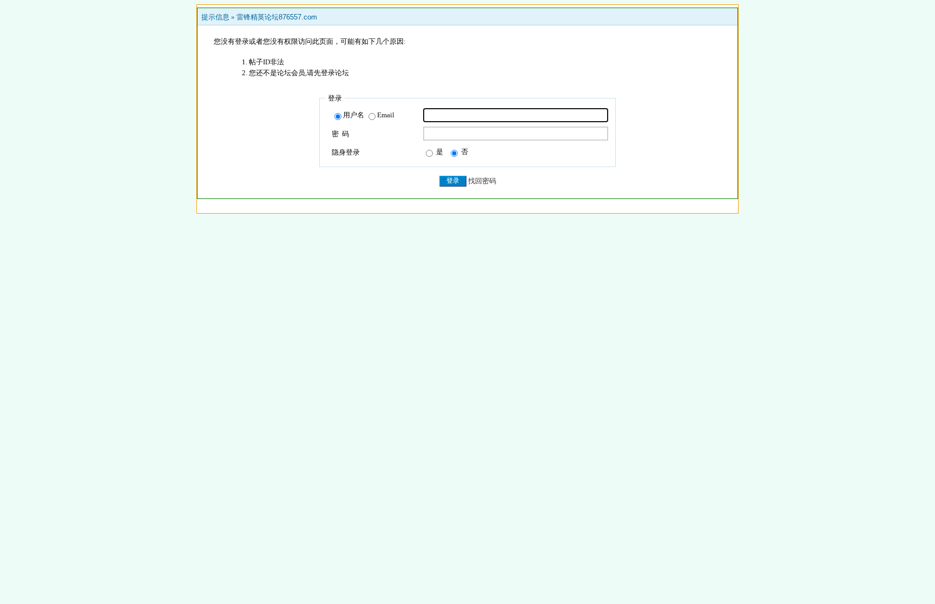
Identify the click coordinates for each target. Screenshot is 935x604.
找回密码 (482, 181)
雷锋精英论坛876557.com (276, 17)
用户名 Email (368, 115)
